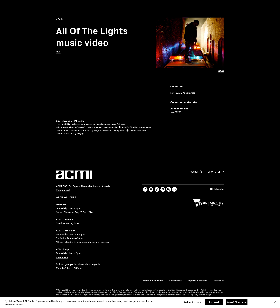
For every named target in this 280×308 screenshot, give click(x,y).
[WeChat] (168, 189)
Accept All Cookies (236, 302)
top (214, 172)
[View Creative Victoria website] (208, 204)
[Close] (275, 302)
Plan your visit (63, 190)
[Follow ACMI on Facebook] (145, 189)
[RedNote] (174, 189)
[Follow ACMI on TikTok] (157, 189)
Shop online (62, 257)
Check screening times (67, 223)
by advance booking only (87, 264)
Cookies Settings (192, 302)
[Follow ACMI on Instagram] (162, 189)
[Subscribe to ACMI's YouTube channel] (151, 189)
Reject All (214, 302)
